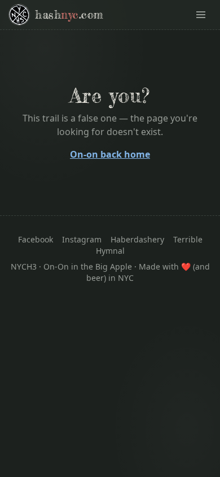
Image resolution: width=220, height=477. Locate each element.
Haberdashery (137, 239)
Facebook (35, 239)
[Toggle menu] (201, 15)
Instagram (82, 239)
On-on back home (110, 154)
